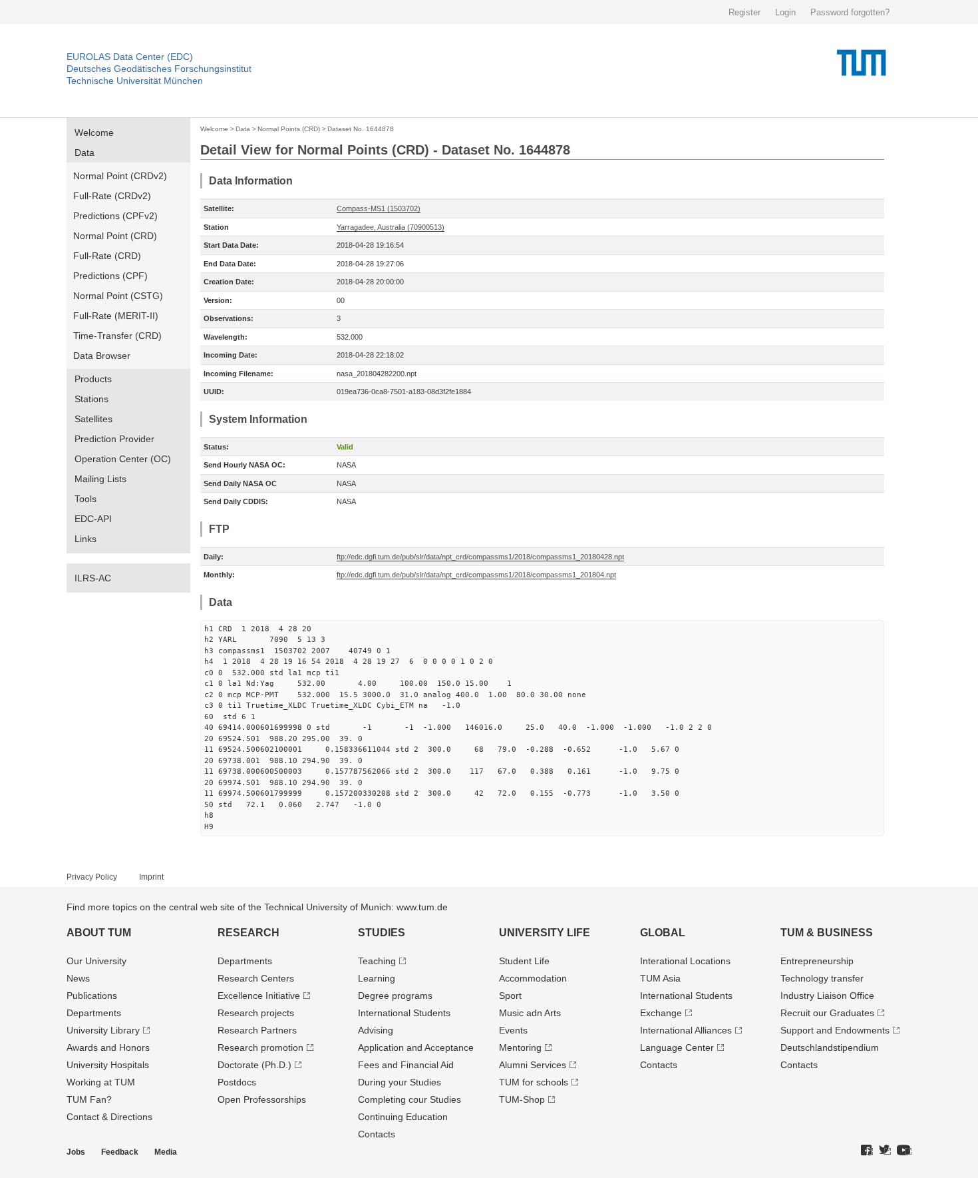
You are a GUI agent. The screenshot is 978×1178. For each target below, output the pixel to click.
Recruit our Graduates (827, 1013)
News (78, 978)
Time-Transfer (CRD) (117, 335)
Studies (381, 932)
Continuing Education (403, 1116)
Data (84, 152)
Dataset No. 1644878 (360, 129)
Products (93, 379)
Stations (91, 399)
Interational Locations (685, 961)
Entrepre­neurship (817, 961)
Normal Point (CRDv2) (120, 175)
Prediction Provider (114, 439)
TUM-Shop (522, 1099)
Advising (375, 1030)
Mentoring (520, 1047)
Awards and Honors (108, 1047)
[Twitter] (885, 1151)
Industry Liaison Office (827, 995)
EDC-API (93, 518)
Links (85, 538)
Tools (85, 498)
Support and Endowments (835, 1030)
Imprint (151, 877)
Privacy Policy (92, 877)
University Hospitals (108, 1064)
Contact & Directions (109, 1116)
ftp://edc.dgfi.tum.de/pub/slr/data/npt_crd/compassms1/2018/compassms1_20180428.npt (480, 557)
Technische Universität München (135, 80)
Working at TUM (101, 1082)
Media (165, 1152)
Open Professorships (262, 1099)
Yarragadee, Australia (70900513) (390, 227)
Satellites (93, 419)
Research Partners (257, 1030)
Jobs (76, 1152)
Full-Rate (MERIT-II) (115, 315)
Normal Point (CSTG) (118, 295)
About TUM (99, 932)
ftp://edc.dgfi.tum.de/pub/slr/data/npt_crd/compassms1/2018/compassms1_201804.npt (476, 575)
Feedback (119, 1152)
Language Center (677, 1047)
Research (248, 932)
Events (513, 1030)
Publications (92, 995)
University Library (103, 1030)
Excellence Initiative (259, 995)
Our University (96, 961)
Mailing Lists (100, 478)
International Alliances (686, 1030)
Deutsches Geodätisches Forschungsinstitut (159, 68)
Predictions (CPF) (110, 275)
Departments (94, 1013)
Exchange (661, 1013)
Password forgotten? (850, 12)
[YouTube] (904, 1151)
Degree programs (395, 995)
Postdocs (237, 1082)
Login (785, 12)
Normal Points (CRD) (288, 129)
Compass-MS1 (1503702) (378, 208)
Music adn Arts (530, 1013)
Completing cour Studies (409, 1099)
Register (744, 12)
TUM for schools (533, 1082)
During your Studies (399, 1082)
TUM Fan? (89, 1099)
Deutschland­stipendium (829, 1047)
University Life (544, 932)
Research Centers (256, 978)
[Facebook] (867, 1151)
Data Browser (101, 355)
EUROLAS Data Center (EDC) (130, 56)
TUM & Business (826, 932)
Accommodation (533, 978)
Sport (510, 995)
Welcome (94, 132)
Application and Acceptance (416, 1047)
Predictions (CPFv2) (115, 215)
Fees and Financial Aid (406, 1064)
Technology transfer (822, 978)
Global (662, 932)
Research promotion (260, 1047)
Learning (376, 978)
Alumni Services (532, 1064)
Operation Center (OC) (123, 458)
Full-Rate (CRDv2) (112, 195)
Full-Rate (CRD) (107, 255)
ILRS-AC (93, 578)
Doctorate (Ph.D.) (254, 1064)
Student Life (524, 961)
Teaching (377, 961)
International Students (404, 1013)
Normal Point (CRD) (115, 235)
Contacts (376, 1134)
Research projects (256, 1013)
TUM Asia (660, 978)
